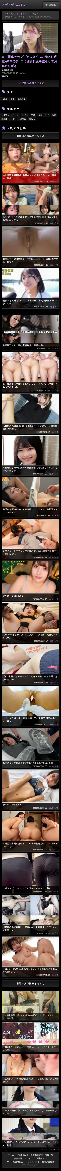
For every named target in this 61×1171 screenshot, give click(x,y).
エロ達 (33, 14)
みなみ (16, 115)
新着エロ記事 (37, 1155)
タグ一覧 (18, 1158)
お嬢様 (4, 99)
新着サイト (42, 1158)
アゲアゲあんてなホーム (15, 14)
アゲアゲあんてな (14, 4)
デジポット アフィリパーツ (48, 1149)
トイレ (25, 115)
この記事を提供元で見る (31, 83)
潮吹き (32, 119)
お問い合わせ (48, 1162)
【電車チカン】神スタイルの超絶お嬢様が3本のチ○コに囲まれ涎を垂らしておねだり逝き (29, 61)
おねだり (22, 99)
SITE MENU (50, 4)
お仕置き (5, 115)
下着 (33, 115)
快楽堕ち (22, 119)
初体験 (4, 119)
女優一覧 (49, 1155)
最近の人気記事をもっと (31, 135)
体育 (54, 115)
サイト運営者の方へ (16, 1162)
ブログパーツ (33, 1162)
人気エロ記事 (22, 1155)
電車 (13, 99)
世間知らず (43, 115)
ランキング (29, 1158)
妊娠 (13, 119)
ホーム (11, 1155)
